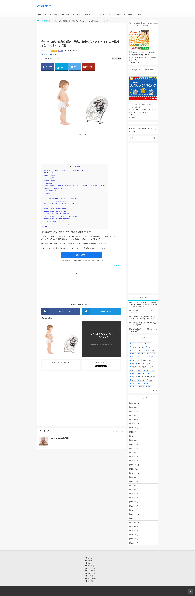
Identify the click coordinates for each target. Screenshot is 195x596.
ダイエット (151, 350)
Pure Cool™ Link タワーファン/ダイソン (55, 201)
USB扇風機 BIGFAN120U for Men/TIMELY (55, 211)
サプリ (142, 350)
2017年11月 (135, 469)
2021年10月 (135, 403)
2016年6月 (134, 539)
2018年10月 (135, 424)
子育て (56, 15)
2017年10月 (135, 473)
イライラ (134, 350)
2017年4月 (134, 498)
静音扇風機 (48, 183)
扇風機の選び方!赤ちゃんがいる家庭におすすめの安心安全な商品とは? (64, 170)
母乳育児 (140, 377)
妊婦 (151, 367)
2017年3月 (134, 502)
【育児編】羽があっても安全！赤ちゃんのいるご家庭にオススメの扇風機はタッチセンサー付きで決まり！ (74, 185)
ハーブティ (142, 353)
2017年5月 (134, 494)
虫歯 (146, 383)
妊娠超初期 (143, 367)
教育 (153, 370)
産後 (148, 377)
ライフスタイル (90, 15)
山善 (48, 193)
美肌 (150, 380)
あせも (45, 54)
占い (145, 363)
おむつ (148, 344)
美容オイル (142, 380)
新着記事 (139, 15)
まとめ (44, 226)
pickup (133, 344)
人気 (145, 360)
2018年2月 (134, 457)
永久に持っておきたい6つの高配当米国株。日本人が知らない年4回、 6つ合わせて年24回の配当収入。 (144, 304)
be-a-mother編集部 (70, 50)
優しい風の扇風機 (49, 180)
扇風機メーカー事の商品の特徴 (53, 188)
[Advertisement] (142, 8)
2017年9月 (134, 477)
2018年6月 (134, 440)
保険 (133, 363)
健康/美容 (65, 15)
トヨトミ (49, 195)
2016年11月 (135, 518)
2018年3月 (134, 452)
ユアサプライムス (51, 190)
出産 (139, 363)
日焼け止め (142, 373)
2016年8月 (134, 531)
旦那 (150, 373)
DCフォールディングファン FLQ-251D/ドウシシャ (58, 213)
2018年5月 (134, 444)
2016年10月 (135, 522)
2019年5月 (134, 419)
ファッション (77, 15)
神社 (154, 377)
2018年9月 (134, 428)
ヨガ (155, 357)
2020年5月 (134, 407)
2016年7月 (134, 535)
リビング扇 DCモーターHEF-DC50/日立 (55, 208)
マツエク (147, 357)
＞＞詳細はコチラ (134, 62)
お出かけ (134, 347)
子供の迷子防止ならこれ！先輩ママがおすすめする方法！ (144, 324)
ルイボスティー (136, 360)
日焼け (133, 373)
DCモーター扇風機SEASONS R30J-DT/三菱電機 (57, 218)
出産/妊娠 (47, 15)
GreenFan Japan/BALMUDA (52, 221)
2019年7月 (134, 411)
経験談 (133, 380)
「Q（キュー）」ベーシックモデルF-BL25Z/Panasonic (59, 203)
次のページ (116, 265)
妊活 (133, 370)
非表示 (77, 166)
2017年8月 (134, 481)
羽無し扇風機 (48, 172)
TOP (39, 21)
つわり (142, 347)
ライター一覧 (128, 15)
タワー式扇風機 (49, 178)
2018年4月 (134, 448)
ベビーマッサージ (136, 357)
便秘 (151, 360)
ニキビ (133, 353)
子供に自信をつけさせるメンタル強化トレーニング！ (144, 312)
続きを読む (81, 255)
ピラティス (152, 353)
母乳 (133, 377)
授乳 (146, 370)
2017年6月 (134, 489)
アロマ (150, 347)
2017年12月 (135, 465)
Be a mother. (44, 5)
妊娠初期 (134, 367)
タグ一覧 (117, 15)
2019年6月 (134, 415)
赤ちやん (53, 54)
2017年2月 (134, 506)
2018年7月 (134, 436)
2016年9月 (134, 526)
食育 (149, 387)
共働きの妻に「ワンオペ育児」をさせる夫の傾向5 (144, 330)
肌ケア (133, 383)
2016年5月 (134, 543)
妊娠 (152, 363)
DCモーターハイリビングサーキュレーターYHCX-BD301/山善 (60, 216)
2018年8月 (134, 432)
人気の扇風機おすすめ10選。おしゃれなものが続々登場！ (60, 198)
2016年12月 (135, 514)
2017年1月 (134, 510)
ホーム (39, 15)
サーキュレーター (49, 175)
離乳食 (142, 387)
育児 (140, 383)
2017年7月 (134, 485)
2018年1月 (134, 461)
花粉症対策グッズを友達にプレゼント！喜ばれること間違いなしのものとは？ (144, 318)
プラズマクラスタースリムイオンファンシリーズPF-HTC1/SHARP (62, 224)
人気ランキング (105, 15)
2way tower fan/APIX (50, 206)
